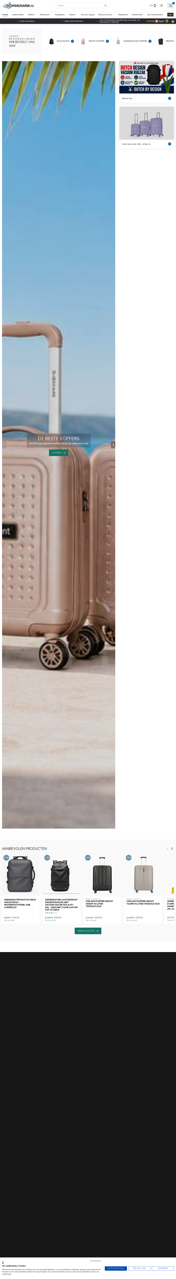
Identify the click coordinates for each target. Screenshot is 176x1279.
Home (5, 14)
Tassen (72, 14)
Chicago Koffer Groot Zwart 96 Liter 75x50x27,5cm (99, 904)
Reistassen (45, 14)
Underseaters (18, 14)
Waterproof (123, 14)
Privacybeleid (95, 1261)
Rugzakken (60, 14)
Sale (170, 14)
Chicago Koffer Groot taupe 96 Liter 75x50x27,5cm (143, 902)
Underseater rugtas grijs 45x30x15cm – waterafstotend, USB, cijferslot (20, 904)
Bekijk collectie (86, 931)
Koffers (31, 14)
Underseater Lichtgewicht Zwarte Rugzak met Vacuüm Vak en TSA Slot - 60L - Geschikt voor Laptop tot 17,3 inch (61, 905)
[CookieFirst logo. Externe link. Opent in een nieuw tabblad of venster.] (3, 1263)
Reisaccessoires (105, 14)
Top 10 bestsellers (155, 14)
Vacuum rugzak (87, 14)
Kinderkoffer (137, 14)
